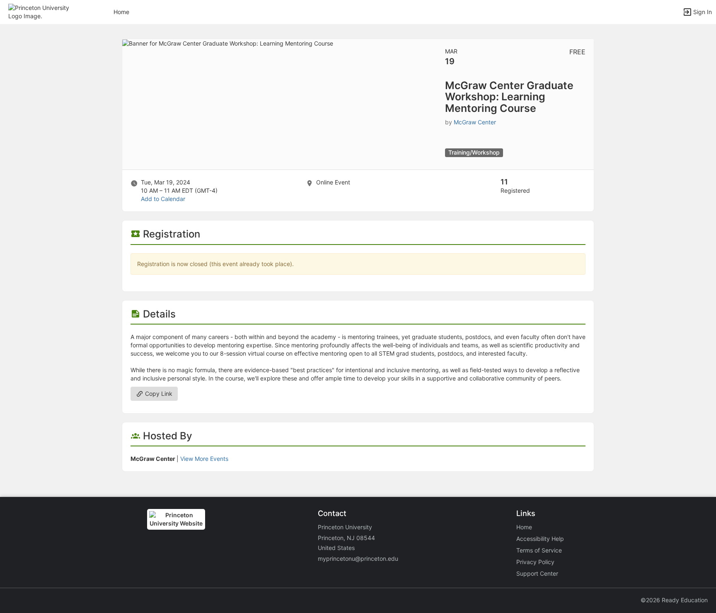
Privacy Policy (535, 561)
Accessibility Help (540, 538)
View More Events (204, 458)
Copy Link (157, 393)
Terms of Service (539, 550)
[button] (42, 11)
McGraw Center (475, 122)
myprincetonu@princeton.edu (358, 558)
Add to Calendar (163, 198)
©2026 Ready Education (674, 599)
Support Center (537, 573)
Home (524, 527)
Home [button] (121, 11)
